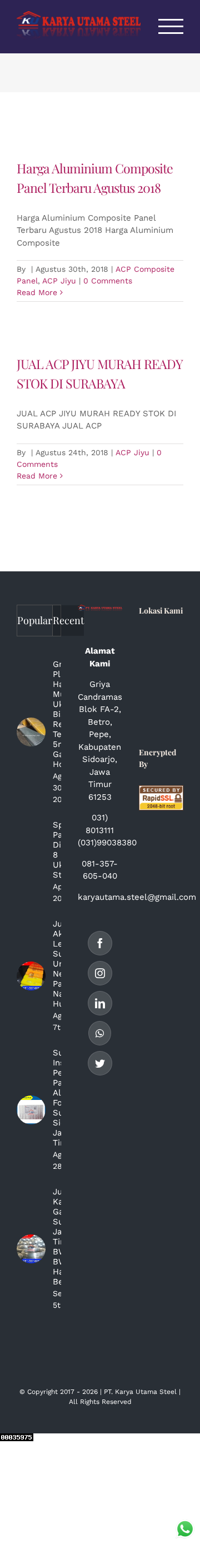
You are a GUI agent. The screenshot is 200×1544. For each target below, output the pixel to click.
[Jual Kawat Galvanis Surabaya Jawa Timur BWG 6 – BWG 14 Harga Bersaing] (31, 1248)
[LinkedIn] (100, 1003)
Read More (37, 292)
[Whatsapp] (99, 1033)
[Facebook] (100, 943)
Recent (68, 620)
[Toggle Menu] (171, 26)
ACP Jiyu (59, 280)
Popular (34, 620)
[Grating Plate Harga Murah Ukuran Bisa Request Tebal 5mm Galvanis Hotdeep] (31, 732)
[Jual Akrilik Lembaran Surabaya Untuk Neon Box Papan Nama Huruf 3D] (31, 976)
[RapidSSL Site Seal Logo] (161, 791)
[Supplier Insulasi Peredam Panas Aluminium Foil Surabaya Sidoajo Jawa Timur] (31, 1109)
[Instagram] (100, 973)
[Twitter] (100, 1063)
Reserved (117, 1402)
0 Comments (107, 280)
